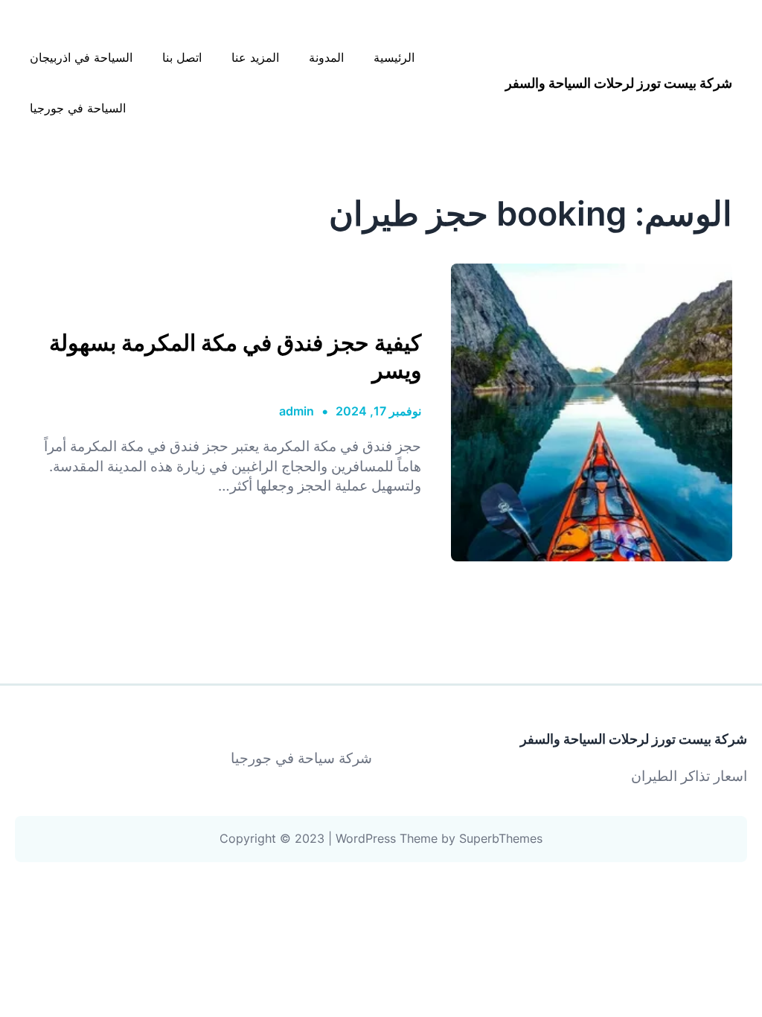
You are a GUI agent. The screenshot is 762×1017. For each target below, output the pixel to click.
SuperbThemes (500, 839)
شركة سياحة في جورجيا (301, 758)
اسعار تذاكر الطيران (689, 776)
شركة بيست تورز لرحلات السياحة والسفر (618, 83)
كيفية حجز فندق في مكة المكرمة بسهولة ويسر (235, 356)
